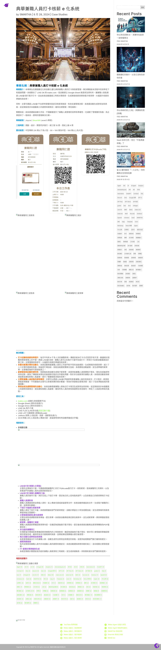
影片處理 (64, 587)
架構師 (88, 591)
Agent (19, 567)
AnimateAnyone (60, 567)
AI (32, 567)
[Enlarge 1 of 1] (108, 136)
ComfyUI (20, 571)
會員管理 (71, 591)
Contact (153, 5)
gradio (97, 571)
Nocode (86, 575)
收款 (88, 587)
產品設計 (47, 595)
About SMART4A (89, 5)
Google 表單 (52, 571)
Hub (104, 571)
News (120, 5)
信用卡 (28, 583)
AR (75, 567)
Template (60, 579)
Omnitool (94, 575)
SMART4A (25, 14)
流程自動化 (20, 595)
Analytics (49, 567)
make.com (22, 401)
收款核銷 (96, 587)
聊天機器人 (88, 595)
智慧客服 (62, 591)
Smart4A (36, 120)
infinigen (26, 575)
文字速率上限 (30, 591)
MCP (78, 575)
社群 (63, 595)
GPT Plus (70, 571)
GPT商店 (89, 571)
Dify (28, 571)
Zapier (96, 579)
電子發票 (28, 603)
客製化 (19, 587)
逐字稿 (19, 603)
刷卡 (54, 583)
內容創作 (46, 583)
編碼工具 (79, 595)
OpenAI (104, 575)
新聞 (38, 591)
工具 (44, 587)
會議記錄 (80, 591)
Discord (35, 571)
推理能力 (81, 587)
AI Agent (40, 567)
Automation (90, 567)
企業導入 (20, 583)
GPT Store (79, 571)
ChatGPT (100, 567)
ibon (19, 575)
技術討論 (72, 587)
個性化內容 (36, 583)
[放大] (43, 136)
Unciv (68, 579)
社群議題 (71, 595)
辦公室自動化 (97, 599)
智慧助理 (54, 591)
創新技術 (61, 583)
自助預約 (20, 599)
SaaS (28, 579)
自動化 (28, 599)
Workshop (77, 579)
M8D (43, 575)
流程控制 (104, 591)
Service (111, 5)
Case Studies (133, 5)
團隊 (86, 583)
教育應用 (105, 587)
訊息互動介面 (44, 411)
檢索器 (96, 591)
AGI (26, 567)
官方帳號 (94, 583)
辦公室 (88, 599)
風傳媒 (35, 603)
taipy (52, 579)
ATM (82, 567)
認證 (72, 599)
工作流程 (36, 587)
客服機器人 (103, 583)
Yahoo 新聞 (87, 579)
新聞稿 (45, 591)
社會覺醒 (56, 595)
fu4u (43, 571)
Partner (144, 5)
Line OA (35, 575)
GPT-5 (61, 571)
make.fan (69, 575)
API (70, 567)
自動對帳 (47, 599)
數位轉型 (20, 591)
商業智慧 (79, 583)
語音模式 (80, 599)
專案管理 (27, 587)
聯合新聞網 (98, 595)
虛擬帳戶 (56, 599)
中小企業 (105, 579)
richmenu (20, 579)
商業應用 (70, 583)
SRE (46, 579)
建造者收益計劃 (53, 587)
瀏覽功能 (30, 595)
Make (50, 575)
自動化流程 (37, 599)
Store (101, 5)
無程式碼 (38, 595)
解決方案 (64, 599)
